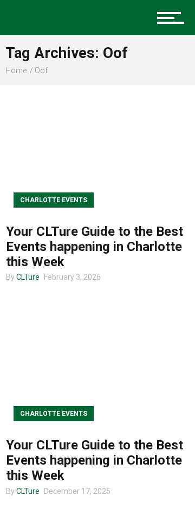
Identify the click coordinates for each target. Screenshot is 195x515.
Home (16, 70)
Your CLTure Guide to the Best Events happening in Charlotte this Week (94, 246)
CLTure (28, 277)
